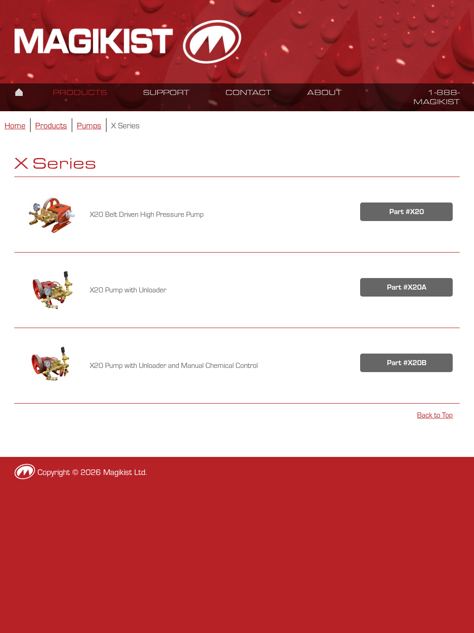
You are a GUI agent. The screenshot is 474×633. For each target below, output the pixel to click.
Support (166, 92)
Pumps (89, 125)
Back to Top (435, 415)
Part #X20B (406, 362)
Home (19, 91)
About (324, 92)
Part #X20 (406, 211)
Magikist (128, 42)
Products (80, 92)
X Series (125, 125)
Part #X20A (406, 287)
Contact (248, 92)
